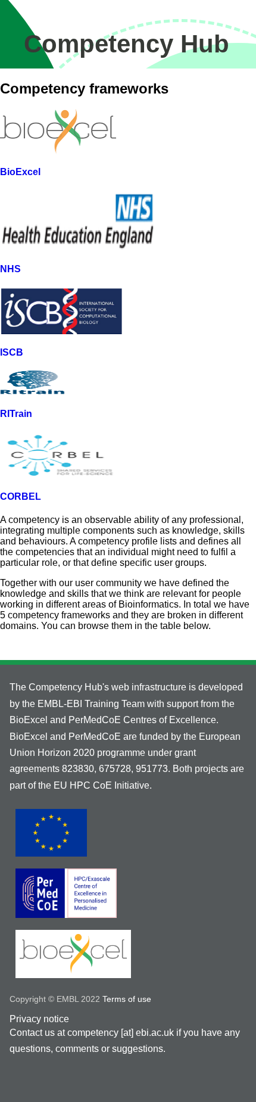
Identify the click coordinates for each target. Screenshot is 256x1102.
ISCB (11, 352)
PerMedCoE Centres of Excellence (142, 720)
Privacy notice (39, 1019)
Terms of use (126, 999)
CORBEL (20, 496)
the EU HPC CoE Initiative (93, 785)
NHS (10, 269)
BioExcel (20, 172)
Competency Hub (126, 44)
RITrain (16, 414)
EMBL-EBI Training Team (90, 704)
